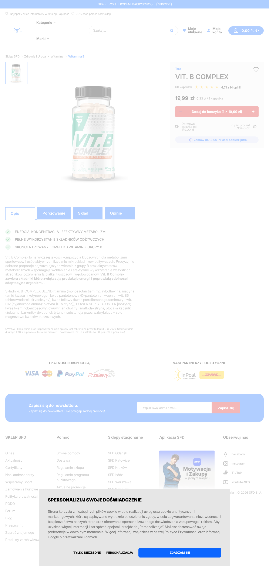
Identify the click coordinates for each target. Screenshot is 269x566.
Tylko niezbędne (87, 552)
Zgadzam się (180, 552)
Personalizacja (119, 552)
